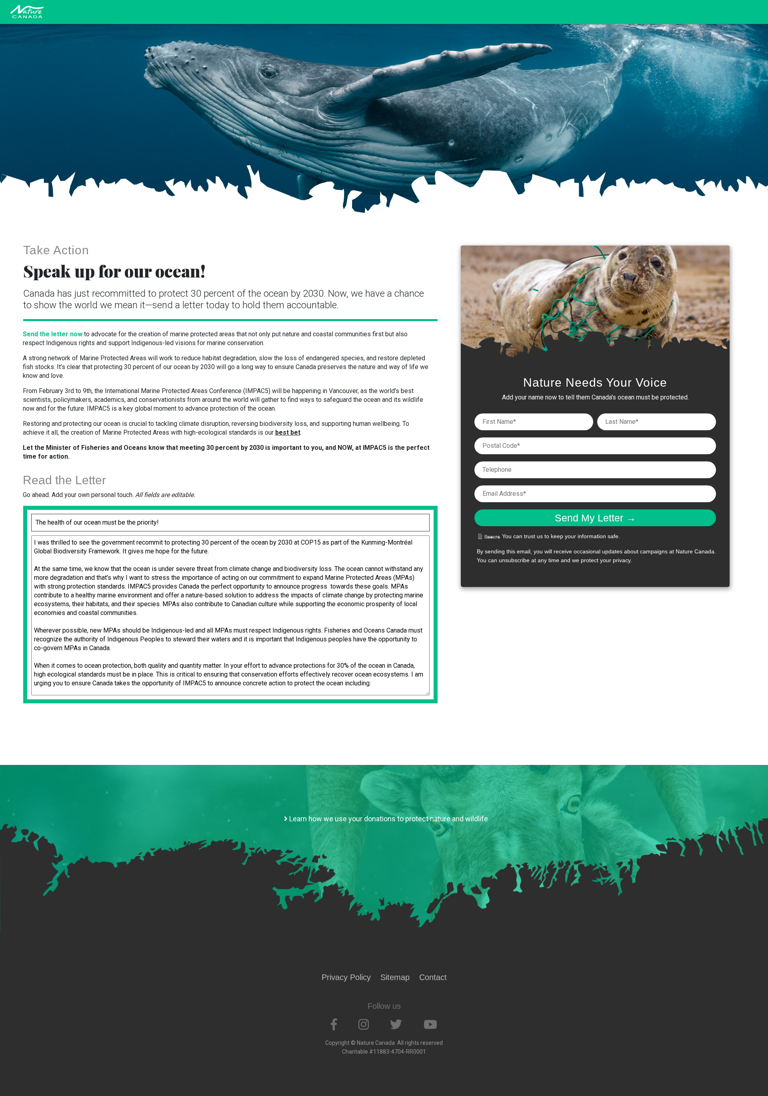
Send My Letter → (595, 517)
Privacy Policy (346, 977)
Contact (433, 977)
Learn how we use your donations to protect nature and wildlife (388, 819)
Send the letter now (52, 334)
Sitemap (395, 977)
